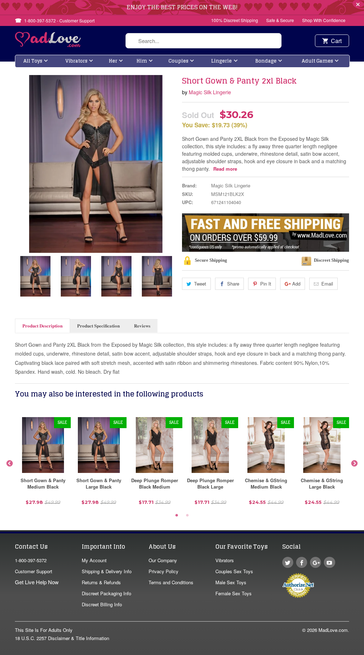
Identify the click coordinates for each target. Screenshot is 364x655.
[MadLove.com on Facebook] (301, 562)
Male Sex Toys (230, 582)
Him (141, 61)
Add (296, 283)
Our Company (163, 560)
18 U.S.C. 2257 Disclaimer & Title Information (62, 638)
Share (233, 283)
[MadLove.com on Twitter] (287, 562)
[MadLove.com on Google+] (315, 562)
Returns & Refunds (101, 582)
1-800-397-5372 (31, 560)
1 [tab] (176, 515)
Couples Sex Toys (234, 571)
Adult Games (317, 61)
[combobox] (203, 40)
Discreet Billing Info (102, 604)
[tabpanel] (43, 463)
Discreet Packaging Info (106, 593)
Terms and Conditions (171, 582)
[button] (363, 651)
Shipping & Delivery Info (107, 571)
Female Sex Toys (233, 593)
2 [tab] (187, 515)
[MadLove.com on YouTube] (329, 562)
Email (327, 283)
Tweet (200, 283)
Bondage (266, 61)
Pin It (265, 283)
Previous (9, 463)
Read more (225, 168)
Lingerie (221, 61)
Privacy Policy (163, 571)
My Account (94, 560)
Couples (178, 61)
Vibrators (76, 61)
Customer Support (33, 571)
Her (113, 61)
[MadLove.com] (48, 45)
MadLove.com (333, 630)
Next (354, 463)
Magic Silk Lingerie (210, 92)
